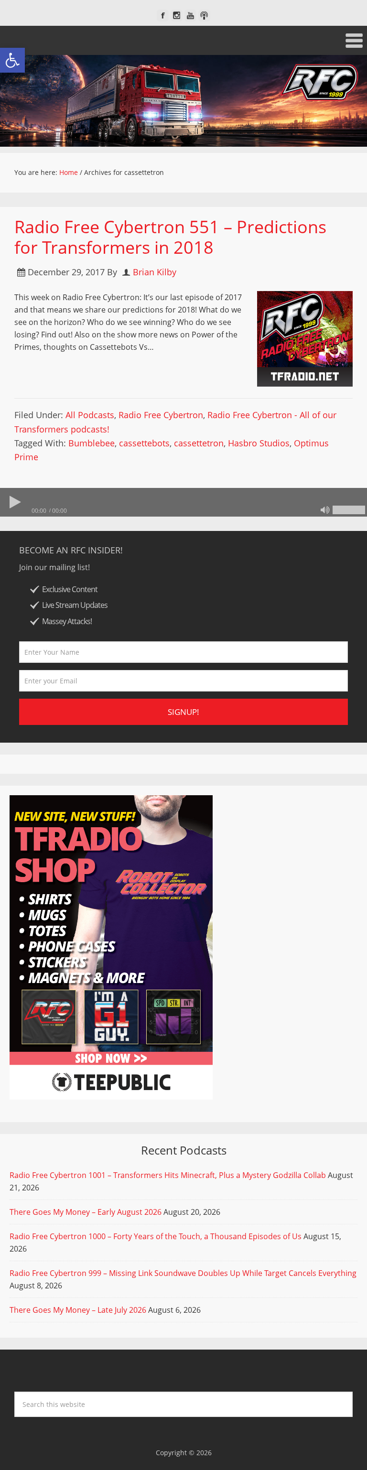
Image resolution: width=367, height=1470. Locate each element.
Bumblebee (91, 443)
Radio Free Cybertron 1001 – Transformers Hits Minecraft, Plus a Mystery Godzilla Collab (168, 1175)
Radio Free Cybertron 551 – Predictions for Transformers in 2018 (170, 237)
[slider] (349, 510)
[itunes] (204, 16)
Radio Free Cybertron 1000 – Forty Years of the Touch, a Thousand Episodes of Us (156, 1236)
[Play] (14, 502)
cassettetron (199, 443)
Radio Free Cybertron (161, 415)
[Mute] (325, 510)
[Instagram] (177, 16)
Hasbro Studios (259, 443)
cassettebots (144, 443)
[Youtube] (190, 16)
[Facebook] (163, 16)
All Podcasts (89, 415)
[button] (12, 60)
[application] (183, 502)
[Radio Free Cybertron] (183, 101)
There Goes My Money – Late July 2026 (78, 1310)
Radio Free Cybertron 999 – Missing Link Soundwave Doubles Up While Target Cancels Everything (183, 1273)
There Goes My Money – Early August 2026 (86, 1212)
